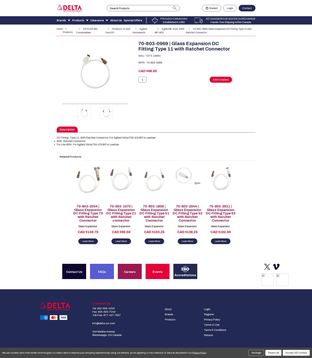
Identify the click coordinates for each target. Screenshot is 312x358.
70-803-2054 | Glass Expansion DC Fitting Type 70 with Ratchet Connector (88, 213)
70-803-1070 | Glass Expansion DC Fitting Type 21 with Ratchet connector (121, 213)
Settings (256, 352)
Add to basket (88, 186)
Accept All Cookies (296, 352)
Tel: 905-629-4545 (103, 308)
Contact (247, 8)
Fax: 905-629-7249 (103, 311)
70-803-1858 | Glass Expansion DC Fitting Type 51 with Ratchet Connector (154, 213)
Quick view (86, 180)
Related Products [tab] (70, 156)
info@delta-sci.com (103, 323)
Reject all (273, 352)
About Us (116, 20)
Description (67, 129)
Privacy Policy (212, 319)
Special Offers (133, 20)
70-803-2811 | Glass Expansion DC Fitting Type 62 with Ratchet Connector (220, 213)
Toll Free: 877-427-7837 (106, 315)
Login (230, 8)
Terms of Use (211, 324)
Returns (208, 335)
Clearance (97, 20)
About (168, 309)
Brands (61, 20)
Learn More (88, 241)
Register (209, 314)
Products (78, 20)
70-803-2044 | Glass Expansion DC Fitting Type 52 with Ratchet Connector (187, 213)
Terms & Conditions (215, 330)
